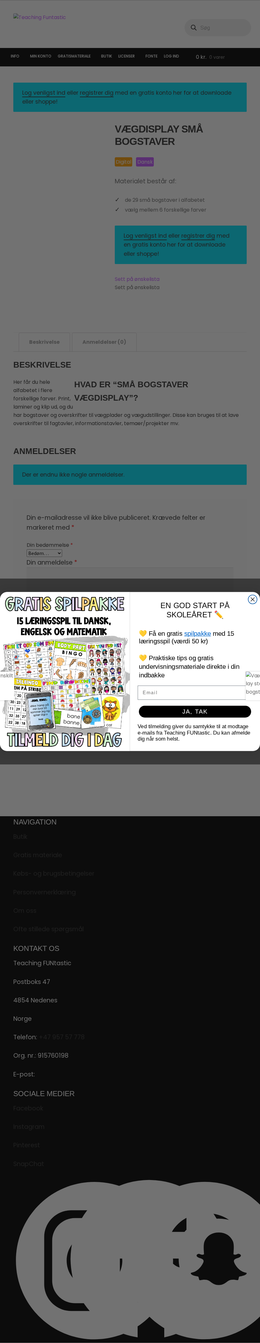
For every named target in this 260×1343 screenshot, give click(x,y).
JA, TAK (195, 712)
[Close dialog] (252, 599)
